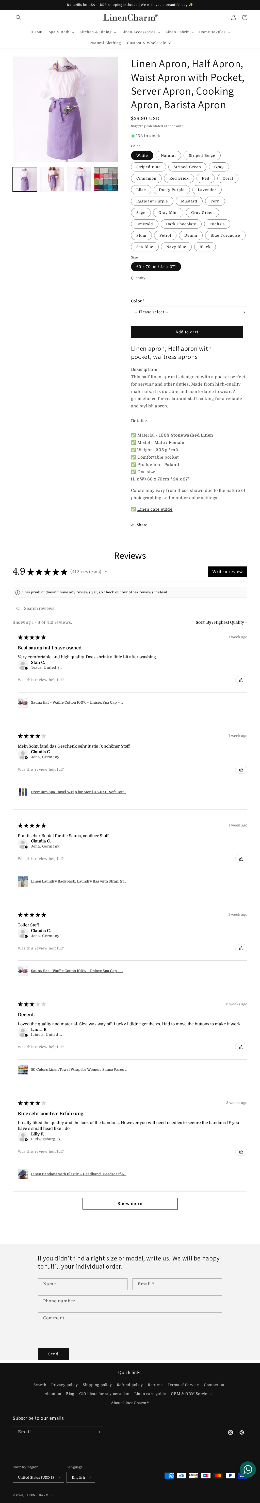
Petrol (165, 235)
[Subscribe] (98, 1432)
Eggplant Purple (152, 201)
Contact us (214, 1385)
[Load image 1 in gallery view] (25, 179)
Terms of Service (183, 1385)
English (78, 1477)
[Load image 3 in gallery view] (79, 179)
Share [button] (142, 525)
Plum (141, 235)
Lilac (141, 190)
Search (40, 1385)
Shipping (138, 126)
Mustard (189, 201)
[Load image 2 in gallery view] (52, 179)
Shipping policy (97, 1385)
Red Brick (179, 178)
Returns (155, 1385)
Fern (215, 201)
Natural (168, 155)
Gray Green (202, 213)
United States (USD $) (36, 1477)
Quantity (138, 278)
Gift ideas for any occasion (104, 1394)
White (142, 155)
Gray (219, 167)
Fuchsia (217, 224)
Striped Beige (202, 155)
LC (52, 1495)
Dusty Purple (172, 190)
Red (205, 178)
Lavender (207, 190)
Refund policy (130, 1385)
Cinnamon (146, 178)
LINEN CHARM (37, 1495)
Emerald (144, 224)
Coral (228, 178)
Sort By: (204, 622)
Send (53, 1354)
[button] (18, 17)
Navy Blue (176, 247)
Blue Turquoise (225, 235)
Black (205, 247)
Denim (190, 235)
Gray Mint (168, 213)
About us (53, 1394)
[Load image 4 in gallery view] (106, 179)
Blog (70, 1394)
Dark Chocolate (181, 224)
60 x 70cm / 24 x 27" (156, 267)
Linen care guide (155, 509)
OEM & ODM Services (191, 1394)
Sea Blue (144, 247)
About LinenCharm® (130, 1403)
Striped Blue (148, 167)
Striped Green (187, 167)
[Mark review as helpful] (241, 680)
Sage (140, 213)
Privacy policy (64, 1385)
